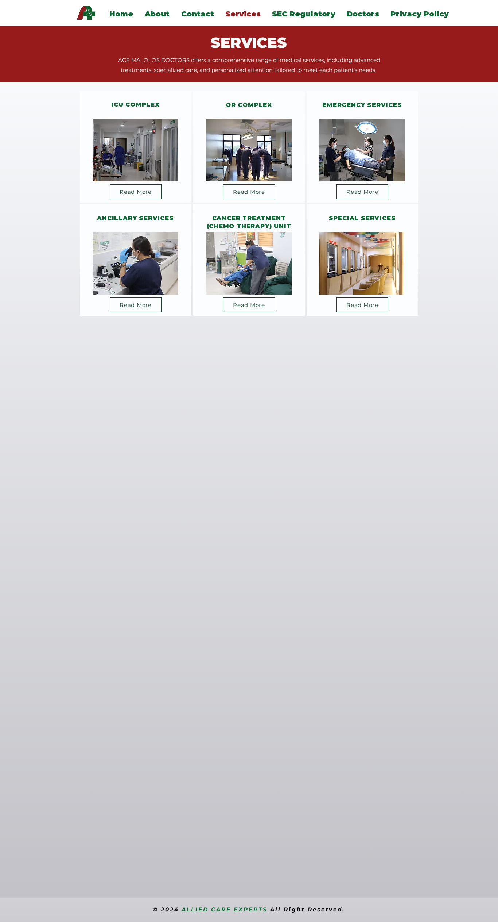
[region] (135, 147)
